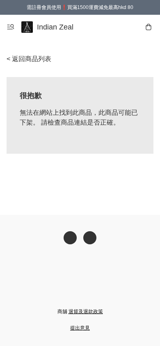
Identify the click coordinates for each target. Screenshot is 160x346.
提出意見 (80, 328)
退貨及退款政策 (86, 311)
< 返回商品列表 (29, 58)
